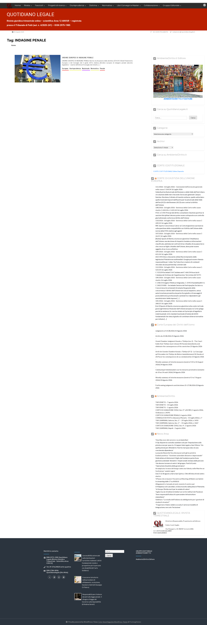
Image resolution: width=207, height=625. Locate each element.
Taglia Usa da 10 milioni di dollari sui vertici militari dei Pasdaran (179, 492)
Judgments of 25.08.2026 (165, 331)
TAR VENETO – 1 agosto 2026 (166, 407)
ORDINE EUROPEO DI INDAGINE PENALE (77, 58)
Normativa (107, 5)
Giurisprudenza (77, 5)
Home (18, 5)
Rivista (27, 5)
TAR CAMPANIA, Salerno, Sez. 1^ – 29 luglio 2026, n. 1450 (176, 420)
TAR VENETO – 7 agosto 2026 (166, 402)
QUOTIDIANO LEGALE (30, 14)
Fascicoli (39, 5)
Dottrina (93, 5)
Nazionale (86, 68)
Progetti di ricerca (56, 5)
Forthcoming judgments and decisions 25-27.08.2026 (175, 385)
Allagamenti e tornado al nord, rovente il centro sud (174, 484)
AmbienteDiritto (166, 396)
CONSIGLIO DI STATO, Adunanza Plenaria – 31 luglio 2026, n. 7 (178, 418)
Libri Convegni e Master (128, 5)
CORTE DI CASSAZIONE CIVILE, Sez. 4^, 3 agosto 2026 (175, 426)
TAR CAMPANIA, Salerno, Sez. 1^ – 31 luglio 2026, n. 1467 (176, 423)
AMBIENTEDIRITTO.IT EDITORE (178, 99)
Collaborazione (151, 5)
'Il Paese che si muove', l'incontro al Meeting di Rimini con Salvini (179, 479)
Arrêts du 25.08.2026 (163, 336)
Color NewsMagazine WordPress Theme (112, 622)
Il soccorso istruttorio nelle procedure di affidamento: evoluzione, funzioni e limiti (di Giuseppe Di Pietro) (92, 582)
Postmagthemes (135, 622)
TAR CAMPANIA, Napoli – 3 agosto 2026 (170, 428)
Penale (102, 68)
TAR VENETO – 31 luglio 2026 (166, 405)
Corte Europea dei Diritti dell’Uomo (176, 324)
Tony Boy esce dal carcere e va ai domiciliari (171, 440)
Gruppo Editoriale (171, 5)
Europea (65, 68)
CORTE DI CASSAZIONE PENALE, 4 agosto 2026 (173, 415)
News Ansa (163, 433)
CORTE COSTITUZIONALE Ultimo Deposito (168, 171)
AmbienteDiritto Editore (145, 559)
